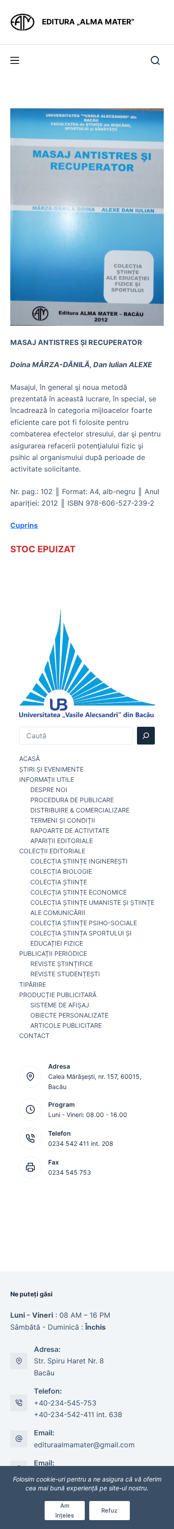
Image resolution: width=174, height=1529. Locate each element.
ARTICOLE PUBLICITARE (66, 1025)
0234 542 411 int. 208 (80, 1143)
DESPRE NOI (48, 789)
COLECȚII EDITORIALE (52, 851)
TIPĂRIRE (32, 984)
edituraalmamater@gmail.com (84, 1444)
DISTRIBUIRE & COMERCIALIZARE (79, 810)
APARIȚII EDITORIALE (61, 840)
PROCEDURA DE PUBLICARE (72, 800)
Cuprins (24, 525)
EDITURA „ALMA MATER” (89, 21)
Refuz (109, 1510)
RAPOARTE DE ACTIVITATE (69, 830)
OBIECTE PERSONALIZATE (69, 1015)
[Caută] (146, 736)
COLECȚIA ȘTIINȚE (58, 882)
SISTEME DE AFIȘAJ (59, 1005)
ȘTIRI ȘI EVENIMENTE (51, 769)
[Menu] (14, 60)
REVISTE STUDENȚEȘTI (65, 974)
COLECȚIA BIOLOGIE (61, 871)
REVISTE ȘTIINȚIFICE (61, 963)
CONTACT (34, 1035)
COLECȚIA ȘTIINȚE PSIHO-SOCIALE (83, 923)
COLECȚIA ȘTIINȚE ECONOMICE (78, 892)
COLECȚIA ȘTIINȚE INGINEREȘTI (79, 861)
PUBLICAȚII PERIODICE (53, 953)
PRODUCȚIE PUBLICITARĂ (57, 994)
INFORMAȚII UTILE (46, 779)
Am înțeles (64, 1510)
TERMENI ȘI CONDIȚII (62, 820)
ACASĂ (29, 758)
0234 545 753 (69, 1172)
